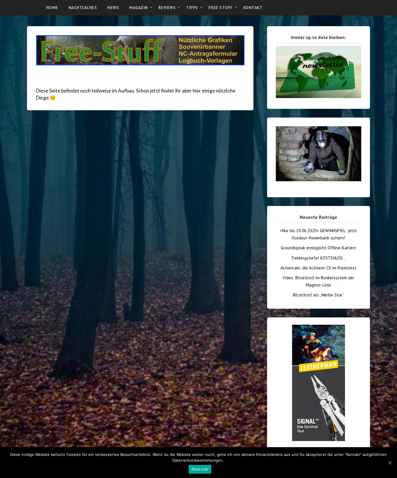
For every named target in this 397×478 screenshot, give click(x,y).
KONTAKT (253, 7)
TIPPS (192, 7)
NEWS (113, 7)
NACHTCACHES (83, 7)
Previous (265, 123)
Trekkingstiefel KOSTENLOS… (318, 258)
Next (371, 123)
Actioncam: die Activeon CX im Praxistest (318, 268)
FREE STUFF (220, 7)
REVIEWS (167, 7)
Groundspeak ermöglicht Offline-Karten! (318, 247)
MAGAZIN (138, 7)
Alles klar (200, 469)
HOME (52, 7)
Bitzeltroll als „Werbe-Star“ (318, 295)
